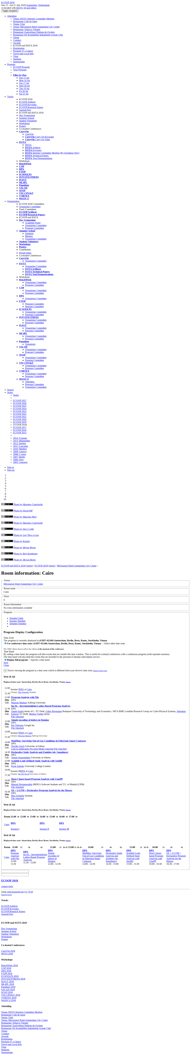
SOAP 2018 (7, 992)
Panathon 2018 (8, 987)
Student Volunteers (28, 120)
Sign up (10, 470)
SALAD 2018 (8, 989)
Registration (18, 48)
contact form (7, 886)
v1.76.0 (28, 892)
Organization (13, 201)
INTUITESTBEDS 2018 (13, 979)
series (29, 565)
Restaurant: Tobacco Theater (26, 29)
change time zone (100, 670)
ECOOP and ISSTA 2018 (13, 565)
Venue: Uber (19, 24)
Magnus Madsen (19, 702)
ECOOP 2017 (19, 427)
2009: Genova (20, 451)
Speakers (29, 233)
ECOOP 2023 (19, 411)
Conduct (17, 40)
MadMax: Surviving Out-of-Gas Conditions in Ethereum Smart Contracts (48, 741)
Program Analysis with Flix (25, 697)
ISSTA (28, 145)
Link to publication (20, 749)
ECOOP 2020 (19, 419)
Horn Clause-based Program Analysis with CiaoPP (37, 779)
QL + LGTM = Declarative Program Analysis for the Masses (41, 790)
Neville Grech (17, 746)
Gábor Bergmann (54, 711)
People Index (25, 253)
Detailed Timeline (18, 623)
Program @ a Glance (23, 51)
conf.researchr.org (15, 892)
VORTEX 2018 (8, 997)
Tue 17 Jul (24, 83)
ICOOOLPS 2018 (10, 976)
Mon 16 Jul (24, 80)
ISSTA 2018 (7, 953)
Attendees (29, 381)
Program (11, 64)
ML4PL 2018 (7, 984)
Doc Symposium (27, 115)
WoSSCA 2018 (8, 1000)
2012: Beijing (19, 443)
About (16, 37)
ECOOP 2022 (19, 414)
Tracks (10, 96)
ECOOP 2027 (19, 400)
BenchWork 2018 (9, 965)
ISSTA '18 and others (26, 8)
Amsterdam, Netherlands (38, 5)
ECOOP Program (21, 67)
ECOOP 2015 (19, 432)
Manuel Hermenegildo (21, 784)
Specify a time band (40, 660)
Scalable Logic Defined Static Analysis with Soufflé (36, 761)
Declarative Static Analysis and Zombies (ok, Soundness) (39, 752)
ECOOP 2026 (19, 403)
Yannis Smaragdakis (20, 757)
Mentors (29, 236)
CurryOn (29, 134)
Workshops (24, 123)
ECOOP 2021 (19, 416)
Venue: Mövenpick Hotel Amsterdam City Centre (36, 27)
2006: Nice (18, 459)
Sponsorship (19, 61)
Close (6, 665)
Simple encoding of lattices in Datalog (30, 720)
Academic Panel (32, 222)
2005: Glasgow (20, 462)
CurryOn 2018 (8, 951)
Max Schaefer (23, 692)
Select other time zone (114, 643)
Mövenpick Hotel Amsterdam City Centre (76, 565)
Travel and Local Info (23, 53)
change (68, 682)
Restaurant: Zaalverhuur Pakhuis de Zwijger (34, 32)
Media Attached (45, 749)
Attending (12, 16)
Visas (15, 56)
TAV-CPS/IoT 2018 (10, 995)
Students (17, 59)
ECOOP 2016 (19, 430)
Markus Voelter (36, 714)
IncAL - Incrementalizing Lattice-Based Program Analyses (40, 706)
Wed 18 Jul (24, 86)
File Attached (17, 716)
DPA (21, 689)
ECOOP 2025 (19, 406)
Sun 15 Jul (24, 78)
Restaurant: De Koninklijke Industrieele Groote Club (38, 35)
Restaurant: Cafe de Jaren (25, 21)
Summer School (26, 118)
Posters (22, 126)
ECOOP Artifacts (27, 102)
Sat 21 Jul (23, 94)
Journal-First (25, 110)
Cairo (29, 689)
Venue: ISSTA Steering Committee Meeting (33, 18)
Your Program (19, 69)
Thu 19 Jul (24, 88)
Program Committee (34, 228)
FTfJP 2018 (6, 973)
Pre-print (33, 749)
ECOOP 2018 (41, 565)
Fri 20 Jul (23, 91)
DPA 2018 (6, 971)
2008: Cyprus (19, 454)
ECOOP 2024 (19, 408)
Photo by (28, 504)
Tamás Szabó (17, 711)
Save (6, 662)
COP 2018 (6, 968)
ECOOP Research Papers (31, 107)
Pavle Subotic (17, 766)
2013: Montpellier (21, 441)
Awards (16, 43)
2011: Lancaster (20, 446)
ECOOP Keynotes (28, 104)
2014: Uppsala (20, 438)
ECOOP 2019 (19, 422)
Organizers (30, 344)
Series (16, 395)
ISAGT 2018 (7, 981)
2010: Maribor (20, 449)
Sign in (10, 467)
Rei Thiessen (17, 725)
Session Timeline (18, 621)
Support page (6, 894)
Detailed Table (16, 618)
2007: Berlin (19, 457)
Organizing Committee (30, 206)
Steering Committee (34, 306)
